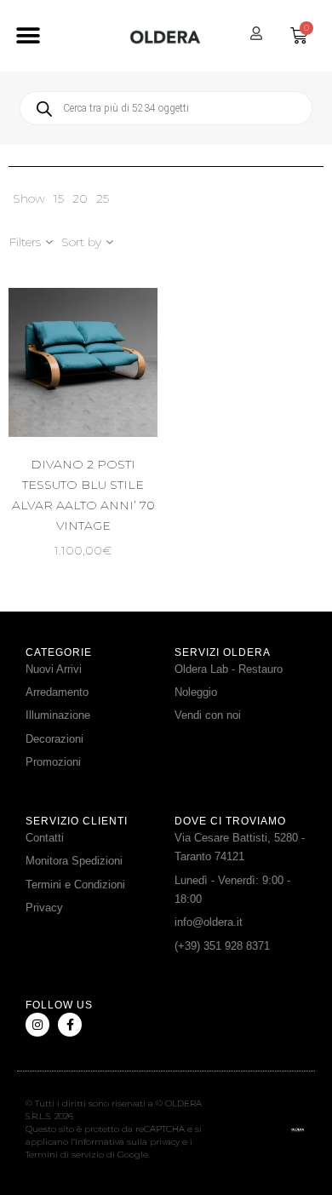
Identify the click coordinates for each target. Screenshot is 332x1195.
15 (59, 198)
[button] (28, 36)
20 (80, 198)
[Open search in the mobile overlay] (166, 108)
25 (102, 198)
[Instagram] (37, 1025)
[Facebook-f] (70, 1025)
